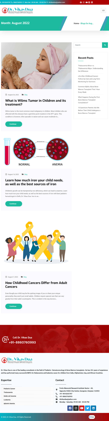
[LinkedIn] (103, 417)
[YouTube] (106, 417)
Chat (92, 417)
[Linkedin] (93, 408)
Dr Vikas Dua (11, 417)
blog (25, 95)
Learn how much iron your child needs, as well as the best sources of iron (34, 182)
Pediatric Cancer (9, 388)
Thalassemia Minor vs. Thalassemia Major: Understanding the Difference (90, 68)
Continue (13, 124)
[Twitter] (87, 408)
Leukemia (7, 400)
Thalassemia (8, 392)
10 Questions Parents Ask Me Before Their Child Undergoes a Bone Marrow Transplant (89, 110)
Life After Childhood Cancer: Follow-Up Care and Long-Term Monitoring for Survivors (89, 79)
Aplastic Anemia (9, 403)
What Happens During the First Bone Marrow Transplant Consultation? (89, 100)
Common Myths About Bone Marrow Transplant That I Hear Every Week (89, 89)
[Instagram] (76, 408)
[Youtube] (81, 408)
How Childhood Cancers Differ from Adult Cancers (36, 285)
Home (76, 23)
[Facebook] (70, 408)
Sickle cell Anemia (10, 396)
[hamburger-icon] (103, 10)
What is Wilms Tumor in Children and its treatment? (35, 103)
